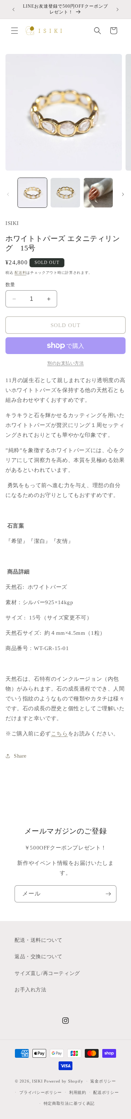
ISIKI (38, 1081)
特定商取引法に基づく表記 (69, 1103)
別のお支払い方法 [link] (65, 363)
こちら (59, 734)
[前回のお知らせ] (13, 9)
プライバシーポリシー (40, 1092)
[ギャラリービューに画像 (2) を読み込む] (65, 192)
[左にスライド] (8, 194)
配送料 (20, 273)
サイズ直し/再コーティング (47, 973)
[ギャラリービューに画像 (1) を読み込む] (32, 192)
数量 (10, 284)
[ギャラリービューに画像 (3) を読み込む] (98, 192)
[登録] (108, 893)
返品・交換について (38, 956)
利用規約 (77, 1092)
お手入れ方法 (31, 989)
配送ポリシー (106, 1092)
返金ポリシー (103, 1081)
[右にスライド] (123, 194)
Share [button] (20, 756)
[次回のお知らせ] (118, 9)
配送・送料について (38, 940)
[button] (15, 31)
